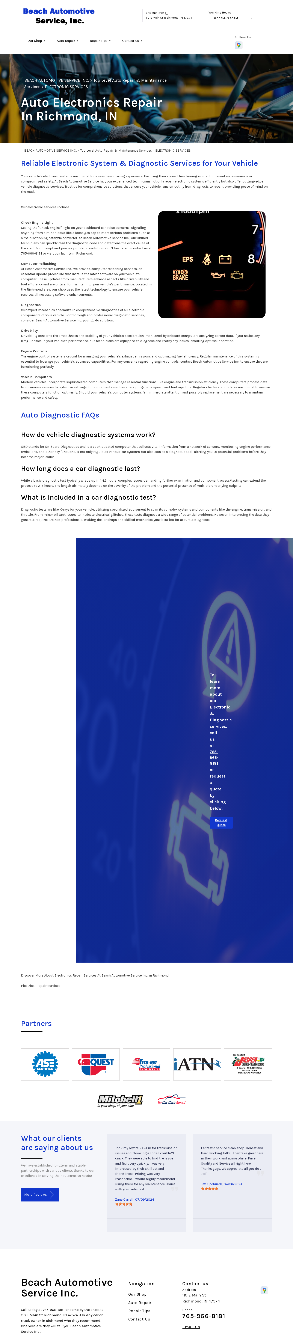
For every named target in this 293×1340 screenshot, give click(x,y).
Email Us (191, 1327)
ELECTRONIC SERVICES (66, 86)
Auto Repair (66, 41)
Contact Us (130, 41)
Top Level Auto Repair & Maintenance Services (116, 150)
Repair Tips (98, 41)
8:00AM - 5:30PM (226, 18)
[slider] (123, 1204)
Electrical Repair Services (40, 986)
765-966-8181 (155, 13)
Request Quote (221, 822)
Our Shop (35, 41)
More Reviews (36, 1194)
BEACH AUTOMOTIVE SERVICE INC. (56, 80)
